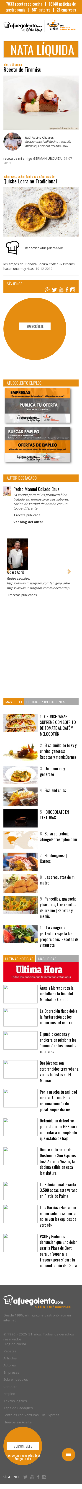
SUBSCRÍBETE (35, 326)
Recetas (9, 1351)
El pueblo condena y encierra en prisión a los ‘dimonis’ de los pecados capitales (58, 1042)
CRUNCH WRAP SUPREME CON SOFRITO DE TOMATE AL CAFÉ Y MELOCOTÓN (58, 725)
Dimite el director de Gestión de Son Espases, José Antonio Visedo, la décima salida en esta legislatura (58, 1161)
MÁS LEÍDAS (47, 958)
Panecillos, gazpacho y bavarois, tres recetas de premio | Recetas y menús (58, 907)
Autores (9, 1365)
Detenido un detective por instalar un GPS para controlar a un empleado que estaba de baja (58, 1129)
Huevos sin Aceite (17, 1422)
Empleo (9, 1393)
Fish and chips (55, 790)
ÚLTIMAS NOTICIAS (19, 958)
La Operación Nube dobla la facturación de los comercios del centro (58, 1016)
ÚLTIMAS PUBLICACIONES (45, 701)
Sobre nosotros (15, 1379)
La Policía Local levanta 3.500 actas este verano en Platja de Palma (58, 1190)
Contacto (10, 1386)
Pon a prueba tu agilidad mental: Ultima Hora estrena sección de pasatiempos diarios (58, 1100)
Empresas (11, 1372)
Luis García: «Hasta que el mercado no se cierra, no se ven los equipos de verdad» (58, 1216)
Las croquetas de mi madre (57, 880)
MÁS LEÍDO (13, 701)
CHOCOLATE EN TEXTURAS (54, 815)
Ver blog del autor (28, 522)
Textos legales (15, 1401)
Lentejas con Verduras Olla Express (31, 1415)
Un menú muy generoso (52, 771)
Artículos (10, 1358)
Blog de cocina (14, 1344)
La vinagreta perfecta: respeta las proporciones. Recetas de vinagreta (59, 936)
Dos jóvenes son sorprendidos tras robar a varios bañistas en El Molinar (59, 1071)
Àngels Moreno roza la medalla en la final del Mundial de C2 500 (57, 993)
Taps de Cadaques (18, 1408)
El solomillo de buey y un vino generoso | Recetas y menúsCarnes (58, 751)
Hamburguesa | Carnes (53, 858)
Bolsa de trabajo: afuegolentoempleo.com (58, 836)
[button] (8, 568)
